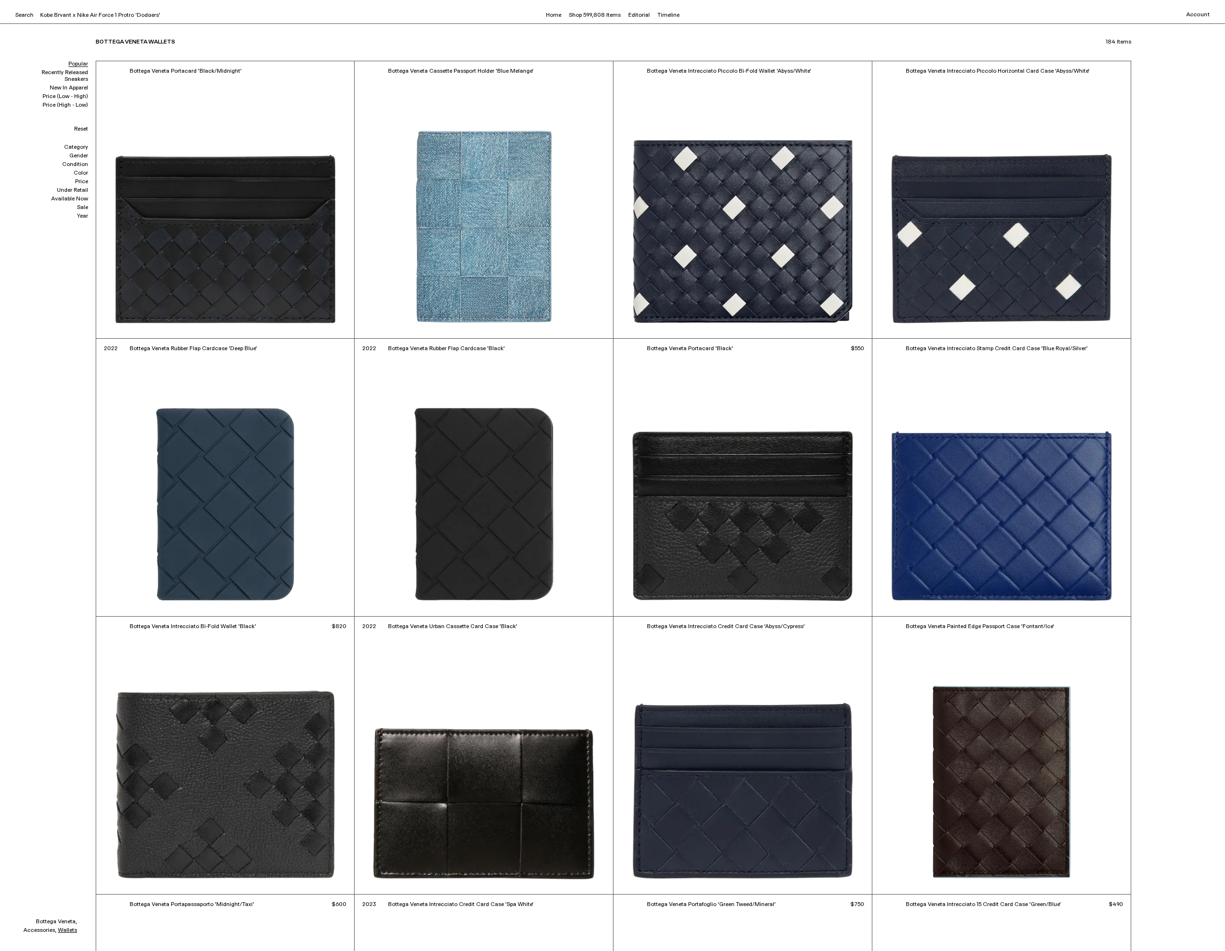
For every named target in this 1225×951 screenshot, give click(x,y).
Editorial (639, 15)
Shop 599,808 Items (595, 15)
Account (1198, 15)
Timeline (668, 15)
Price (81, 182)
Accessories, (39, 930)
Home (553, 15)
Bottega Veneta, (56, 922)
